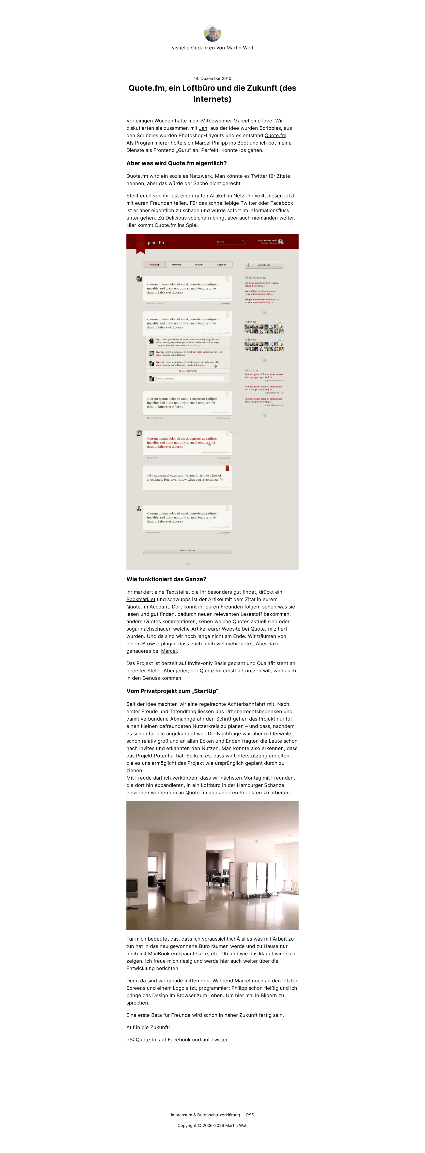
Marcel (241, 121)
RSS (250, 1114)
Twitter (219, 1040)
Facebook (179, 1040)
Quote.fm (275, 135)
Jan (203, 128)
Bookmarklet (140, 599)
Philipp (220, 143)
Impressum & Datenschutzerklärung (205, 1114)
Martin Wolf (240, 48)
